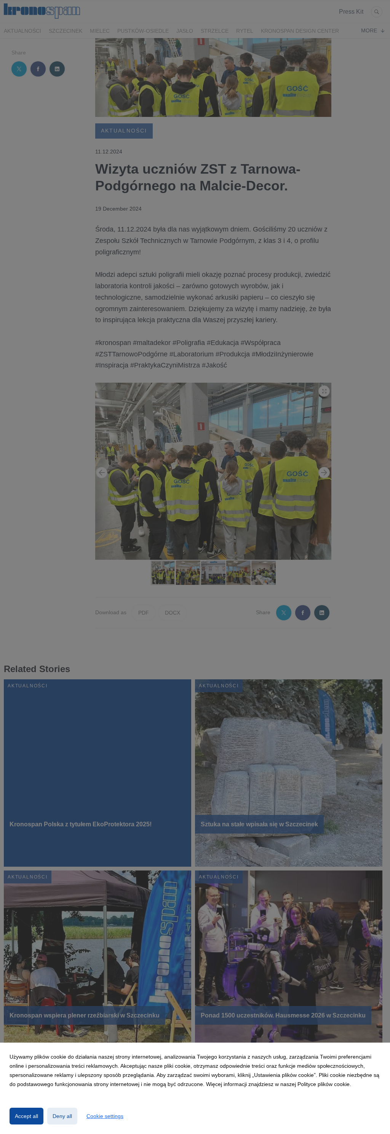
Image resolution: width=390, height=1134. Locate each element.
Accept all (26, 1116)
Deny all (62, 1116)
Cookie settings (104, 1116)
